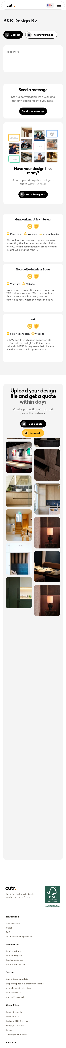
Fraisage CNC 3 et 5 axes (18, 1021)
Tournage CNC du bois (16, 1034)
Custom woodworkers (16, 964)
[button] (59, 5)
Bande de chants (14, 1012)
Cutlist (9, 928)
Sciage (9, 1030)
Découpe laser (12, 1016)
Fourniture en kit (13, 992)
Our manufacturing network (19, 936)
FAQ (8, 932)
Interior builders (13, 951)
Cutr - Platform (13, 923)
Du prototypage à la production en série (25, 983)
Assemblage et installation (18, 988)
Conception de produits (17, 979)
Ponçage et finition (14, 1025)
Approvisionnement (15, 997)
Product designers (14, 960)
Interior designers (14, 955)
